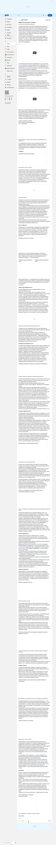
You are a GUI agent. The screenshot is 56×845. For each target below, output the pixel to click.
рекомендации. (8, 103)
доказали (43, 289)
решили (42, 63)
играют (47, 65)
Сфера (20, 767)
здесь (48, 408)
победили (20, 65)
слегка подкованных (41, 760)
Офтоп (22, 20)
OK (15, 842)
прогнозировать (39, 544)
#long (23, 815)
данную (31, 341)
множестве (25, 477)
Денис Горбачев (24, 19)
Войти (50, 15)
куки (11, 842)
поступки (47, 763)
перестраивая (21, 69)
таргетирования (21, 546)
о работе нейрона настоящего (29, 178)
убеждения (40, 763)
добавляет (35, 538)
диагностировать (22, 548)
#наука (19, 815)
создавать (42, 548)
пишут (26, 67)
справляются (35, 66)
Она (23, 662)
